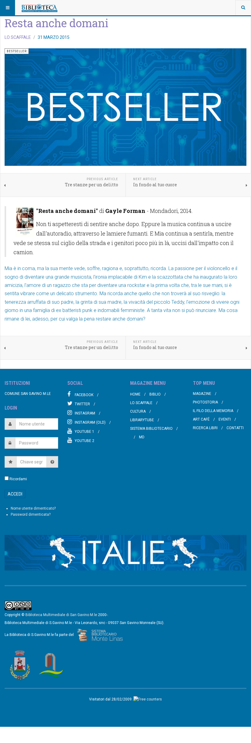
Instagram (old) (90, 422)
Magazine (202, 394)
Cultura (138, 411)
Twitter (82, 404)
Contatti (235, 428)
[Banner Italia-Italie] (125, 552)
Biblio (155, 394)
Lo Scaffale (141, 403)
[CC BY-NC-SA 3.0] (18, 605)
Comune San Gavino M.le (28, 394)
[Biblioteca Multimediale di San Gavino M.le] (39, 7)
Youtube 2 (84, 441)
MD (141, 437)
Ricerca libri (205, 428)
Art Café (201, 419)
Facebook (84, 395)
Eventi (225, 419)
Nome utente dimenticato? (33, 508)
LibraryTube (142, 420)
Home (135, 394)
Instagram (85, 413)
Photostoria (205, 402)
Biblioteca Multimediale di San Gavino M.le (61, 615)
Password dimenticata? (31, 514)
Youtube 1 (84, 431)
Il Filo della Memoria (213, 411)
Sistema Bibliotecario (151, 428)
